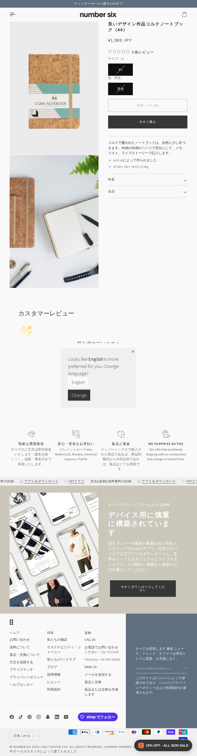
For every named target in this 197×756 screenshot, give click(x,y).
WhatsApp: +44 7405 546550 (102, 659)
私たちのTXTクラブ (61, 659)
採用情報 (54, 675)
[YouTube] (66, 717)
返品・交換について (25, 655)
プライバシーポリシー (26, 677)
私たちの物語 (57, 640)
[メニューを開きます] (17, 14)
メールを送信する (98, 675)
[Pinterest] (29, 717)
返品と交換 (93, 682)
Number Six (22, 747)
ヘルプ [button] (15, 633)
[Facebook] (12, 717)
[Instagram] (39, 717)
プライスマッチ (21, 670)
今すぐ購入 (147, 122)
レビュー (54, 682)
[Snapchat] (48, 717)
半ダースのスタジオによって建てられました (44, 751)
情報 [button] (50, 633)
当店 (111, 191)
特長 (111, 179)
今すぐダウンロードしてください (143, 588)
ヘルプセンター (21, 685)
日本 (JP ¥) (22, 736)
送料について (20, 647)
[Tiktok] (21, 717)
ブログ (52, 667)
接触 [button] (88, 633)
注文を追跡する (21, 662)
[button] (163, 745)
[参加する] (183, 668)
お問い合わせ (20, 640)
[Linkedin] (57, 717)
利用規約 (172, 688)
